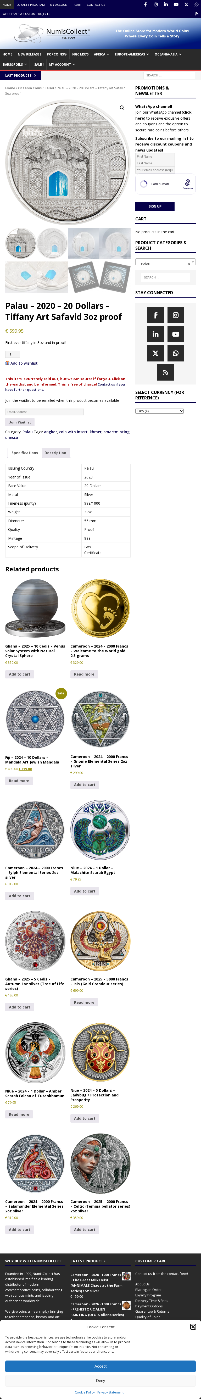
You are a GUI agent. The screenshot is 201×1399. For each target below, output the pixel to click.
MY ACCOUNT (60, 64)
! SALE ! (38, 64)
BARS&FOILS (13, 64)
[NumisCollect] (100, 46)
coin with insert (73, 431)
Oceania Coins (30, 88)
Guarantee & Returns (152, 1311)
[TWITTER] (186, 4)
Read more (84, 674)
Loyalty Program (30, 5)
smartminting (117, 431)
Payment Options (149, 1306)
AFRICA (99, 54)
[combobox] (165, 262)
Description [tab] (55, 452)
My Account (59, 5)
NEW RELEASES (29, 54)
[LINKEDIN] (165, 4)
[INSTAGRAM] (155, 4)
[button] (193, 1326)
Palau (49, 88)
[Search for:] (169, 75)
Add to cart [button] (19, 674)
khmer (96, 431)
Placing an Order (148, 1289)
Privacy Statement (110, 1392)
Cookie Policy (85, 1392)
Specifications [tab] (25, 452)
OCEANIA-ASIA (166, 54)
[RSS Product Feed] (196, 13)
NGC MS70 (80, 54)
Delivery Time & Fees (151, 1300)
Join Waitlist (20, 422)
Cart (78, 5)
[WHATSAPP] (196, 4)
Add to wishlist (24, 363)
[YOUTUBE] (176, 4)
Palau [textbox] (164, 263)
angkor (50, 431)
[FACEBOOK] (145, 4)
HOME (7, 54)
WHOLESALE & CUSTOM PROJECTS (26, 14)
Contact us (96, 5)
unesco (11, 437)
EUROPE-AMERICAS (130, 54)
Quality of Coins (147, 1316)
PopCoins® (57, 54)
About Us (142, 1284)
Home (7, 5)
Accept (100, 1366)
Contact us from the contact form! (161, 1273)
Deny (100, 1380)
